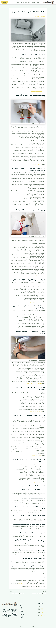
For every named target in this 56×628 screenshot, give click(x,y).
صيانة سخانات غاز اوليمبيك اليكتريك (36, 302)
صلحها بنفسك (20, 583)
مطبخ (41, 614)
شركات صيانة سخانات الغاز (37, 164)
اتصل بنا (17, 2)
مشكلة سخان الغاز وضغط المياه (36, 411)
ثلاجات (42, 608)
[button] (31, 2)
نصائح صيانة (27, 2)
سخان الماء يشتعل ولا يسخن (37, 455)
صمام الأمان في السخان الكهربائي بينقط (34, 383)
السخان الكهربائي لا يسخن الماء (36, 276)
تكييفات (41, 607)
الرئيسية (38, 2)
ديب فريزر (41, 609)
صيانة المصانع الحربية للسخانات (36, 91)
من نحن (22, 2)
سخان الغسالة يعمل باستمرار (37, 574)
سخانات (41, 611)
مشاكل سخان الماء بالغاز (37, 482)
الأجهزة (33, 2)
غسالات (41, 612)
